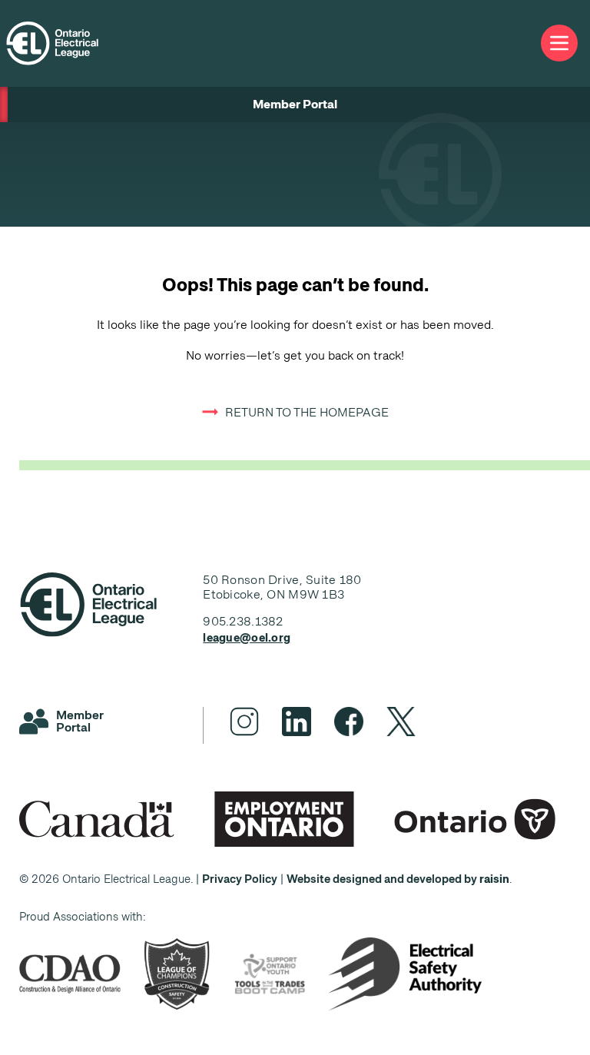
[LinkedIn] (296, 721)
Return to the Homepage (307, 412)
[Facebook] (348, 721)
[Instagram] (244, 721)
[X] (401, 721)
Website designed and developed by (398, 879)
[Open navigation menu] (559, 43)
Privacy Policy (239, 879)
